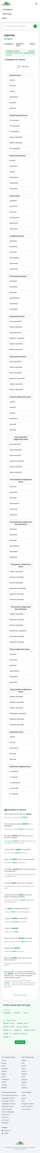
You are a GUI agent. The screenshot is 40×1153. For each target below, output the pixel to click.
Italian (23, 1068)
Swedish (24, 1079)
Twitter (6, 1133)
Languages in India (8, 1101)
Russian (4, 1063)
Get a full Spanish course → (29, 53)
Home (24, 1095)
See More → (6, 1123)
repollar (7, 1037)
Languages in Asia (8, 1106)
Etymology (7, 14)
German (4, 1085)
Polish (24, 1085)
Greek (4, 1060)
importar (8, 1027)
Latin (23, 1063)
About (24, 1098)
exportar (22, 1023)
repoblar (21, 1033)
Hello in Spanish (7, 1109)
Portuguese (5, 1079)
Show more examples (20, 995)
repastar (18, 1030)
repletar (7, 1033)
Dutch (3, 1077)
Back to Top (20, 1042)
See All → (5, 1087)
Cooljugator (7, 1013)
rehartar (7, 1030)
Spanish (17, 1013)
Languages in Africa (8, 1098)
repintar (29, 1030)
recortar (22, 1027)
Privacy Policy (26, 1109)
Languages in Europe (8, 1103)
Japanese (5, 1068)
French (4, 1082)
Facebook (7, 1130)
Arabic (4, 1066)
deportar (9, 1023)
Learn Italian (5, 1120)
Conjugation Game (28, 1103)
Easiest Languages (8, 1112)
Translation (25, 66)
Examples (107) (19, 45)
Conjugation (8, 9)
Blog (4, 18)
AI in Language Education (10, 1095)
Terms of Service (27, 1106)
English (4, 1074)
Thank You (5, 1117)
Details (32, 44)
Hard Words (5, 1114)
